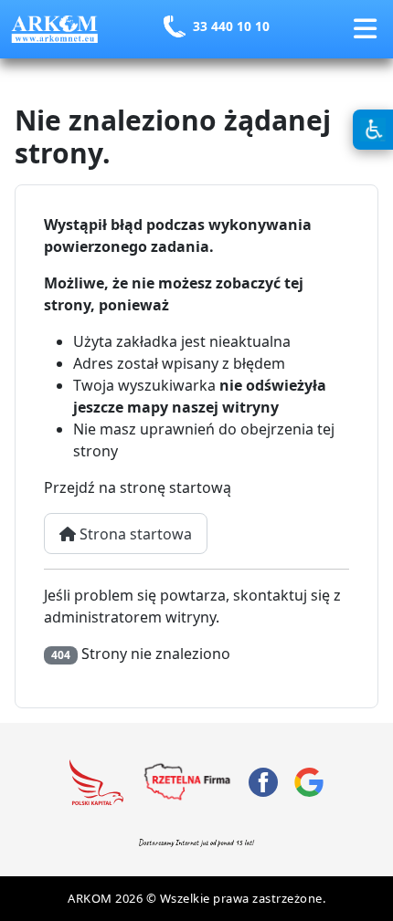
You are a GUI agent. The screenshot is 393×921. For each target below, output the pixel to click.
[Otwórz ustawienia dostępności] (373, 130)
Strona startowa (134, 534)
